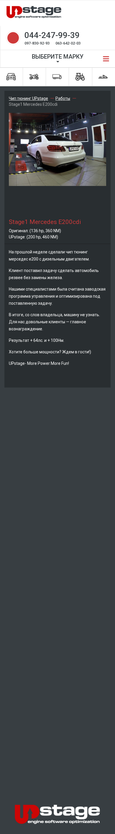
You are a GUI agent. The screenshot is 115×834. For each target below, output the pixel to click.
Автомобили (11, 76)
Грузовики (57, 76)
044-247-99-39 (52, 35)
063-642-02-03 (67, 43)
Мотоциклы (34, 76)
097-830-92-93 (37, 43)
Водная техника (103, 76)
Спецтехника (80, 76)
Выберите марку (57, 56)
